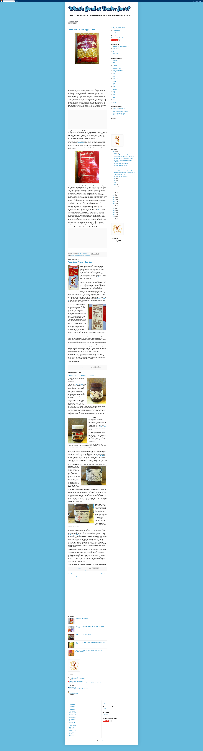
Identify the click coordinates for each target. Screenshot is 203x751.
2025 (114, 192)
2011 (114, 218)
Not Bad (114, 50)
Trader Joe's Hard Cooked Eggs (121, 163)
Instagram (106, 714)
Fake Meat (115, 75)
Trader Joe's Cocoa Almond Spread (81, 375)
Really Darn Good (116, 48)
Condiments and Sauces (118, 70)
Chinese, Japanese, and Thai (119, 108)
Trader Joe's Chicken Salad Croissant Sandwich (124, 172)
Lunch (114, 83)
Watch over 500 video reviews (117, 37)
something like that (101, 409)
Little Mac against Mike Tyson (75, 535)
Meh (114, 51)
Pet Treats (115, 89)
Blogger (104, 740)
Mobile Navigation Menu (118, 28)
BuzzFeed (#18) (72, 730)
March (115, 186)
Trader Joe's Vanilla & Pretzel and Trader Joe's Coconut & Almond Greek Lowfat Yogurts (89, 627)
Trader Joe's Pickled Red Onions (121, 176)
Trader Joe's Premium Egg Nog (80, 262)
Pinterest (106, 708)
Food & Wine (72, 703)
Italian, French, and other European (120, 111)
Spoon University (72, 725)
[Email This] (92, 254)
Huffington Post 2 (72, 714)
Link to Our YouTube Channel (119, 27)
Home (87, 573)
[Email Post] (89, 253)
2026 (114, 151)
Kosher (114, 81)
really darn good (78, 255)
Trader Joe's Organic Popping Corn (81, 30)
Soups (114, 97)
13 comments (85, 568)
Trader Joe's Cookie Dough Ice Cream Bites (123, 170)
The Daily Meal (72, 704)
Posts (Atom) (76, 576)
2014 (114, 212)
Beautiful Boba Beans (73, 693)
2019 (114, 203)
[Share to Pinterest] (98, 254)
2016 (114, 208)
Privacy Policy (116, 32)
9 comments (85, 253)
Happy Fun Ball (100, 455)
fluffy (88, 187)
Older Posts (103, 573)
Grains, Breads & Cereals (118, 80)
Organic (114, 86)
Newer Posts (71, 573)
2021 (114, 199)
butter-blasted (80, 142)
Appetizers (115, 60)
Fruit (114, 76)
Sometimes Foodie (73, 692)
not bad (77, 368)
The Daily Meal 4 (72, 711)
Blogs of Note (72, 727)
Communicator (72, 719)
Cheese (114, 67)
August (115, 153)
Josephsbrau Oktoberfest (81, 618)
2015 (114, 210)
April (115, 184)
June (115, 180)
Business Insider (72, 717)
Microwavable (116, 84)
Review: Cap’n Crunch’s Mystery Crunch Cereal (78, 688)
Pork (114, 91)
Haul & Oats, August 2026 (119, 174)
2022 (114, 197)
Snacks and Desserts (117, 96)
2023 (114, 195)
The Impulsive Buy (73, 677)
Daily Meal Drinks (73, 707)
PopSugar (71, 720)
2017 (114, 207)
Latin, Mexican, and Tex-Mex (119, 113)
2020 (114, 201)
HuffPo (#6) (71, 728)
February (116, 188)
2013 (114, 214)
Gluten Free (115, 78)
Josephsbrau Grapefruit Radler (120, 167)
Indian (114, 110)
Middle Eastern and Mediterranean (120, 114)
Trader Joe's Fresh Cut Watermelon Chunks (123, 158)
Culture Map (71, 732)
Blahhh (114, 54)
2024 (114, 194)
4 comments (86, 366)
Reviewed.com (72, 722)
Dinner (114, 73)
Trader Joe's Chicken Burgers (120, 165)
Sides (114, 94)
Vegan (114, 99)
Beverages (115, 63)
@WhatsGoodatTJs (108, 703)
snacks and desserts (85, 255)
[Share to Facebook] (96, 254)
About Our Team (116, 30)
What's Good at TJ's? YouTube (76, 681)
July (115, 178)
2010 (114, 219)
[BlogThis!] (93, 254)
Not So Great (115, 53)
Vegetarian (115, 100)
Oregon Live (71, 733)
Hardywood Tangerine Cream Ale (121, 154)
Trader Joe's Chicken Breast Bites (121, 169)
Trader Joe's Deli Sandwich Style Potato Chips (124, 156)
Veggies (114, 102)
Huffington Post (72, 712)
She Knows (71, 735)
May (115, 182)
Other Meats (115, 88)
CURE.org (99, 276)
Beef (114, 62)
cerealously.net (72, 687)
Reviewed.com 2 (72, 724)
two (104, 207)
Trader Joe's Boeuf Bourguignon (83, 634)
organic (72, 255)
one (101, 207)
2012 (114, 216)
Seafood (114, 92)
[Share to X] (95, 254)
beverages (73, 368)
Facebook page (79, 384)
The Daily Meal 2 (72, 706)
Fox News (71, 716)
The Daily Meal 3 (72, 709)
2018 (114, 205)
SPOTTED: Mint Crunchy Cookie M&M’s (77, 678)
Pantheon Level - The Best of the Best (121, 46)
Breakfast (115, 65)
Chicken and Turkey (117, 68)
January (116, 189)
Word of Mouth (72, 737)
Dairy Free (115, 71)
